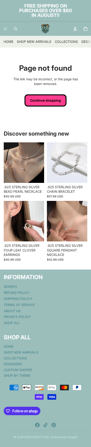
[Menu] (5, 28)
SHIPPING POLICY (18, 298)
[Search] (15, 29)
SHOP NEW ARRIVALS (34, 42)
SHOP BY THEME (17, 375)
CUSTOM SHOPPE (18, 370)
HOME (8, 42)
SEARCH (10, 286)
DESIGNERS (13, 364)
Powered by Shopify (64, 437)
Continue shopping (45, 100)
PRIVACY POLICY (17, 317)
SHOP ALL (12, 323)
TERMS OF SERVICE (19, 305)
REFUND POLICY (17, 293)
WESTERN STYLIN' (36, 437)
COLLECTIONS (66, 42)
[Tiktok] (45, 425)
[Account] (75, 29)
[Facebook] (37, 425)
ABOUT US (12, 311)
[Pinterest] (53, 425)
